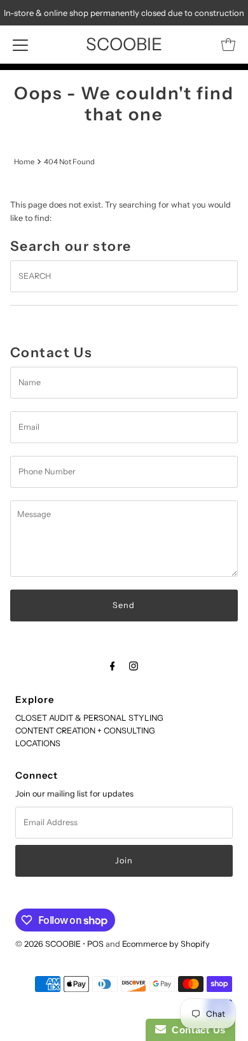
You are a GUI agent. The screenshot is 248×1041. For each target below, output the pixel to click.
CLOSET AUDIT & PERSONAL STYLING (89, 718)
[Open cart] (228, 44)
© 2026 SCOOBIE (48, 944)
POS (95, 944)
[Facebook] (112, 666)
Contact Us (196, 1029)
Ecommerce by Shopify (166, 944)
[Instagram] (133, 666)
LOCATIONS (37, 743)
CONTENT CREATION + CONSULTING (85, 730)
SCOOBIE (124, 44)
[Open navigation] (20, 44)
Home (24, 161)
